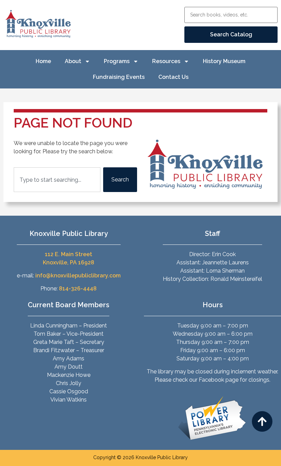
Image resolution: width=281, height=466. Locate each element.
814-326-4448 (78, 288)
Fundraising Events (119, 77)
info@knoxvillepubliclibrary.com (78, 275)
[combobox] (57, 179)
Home (43, 61)
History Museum (224, 61)
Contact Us (173, 77)
